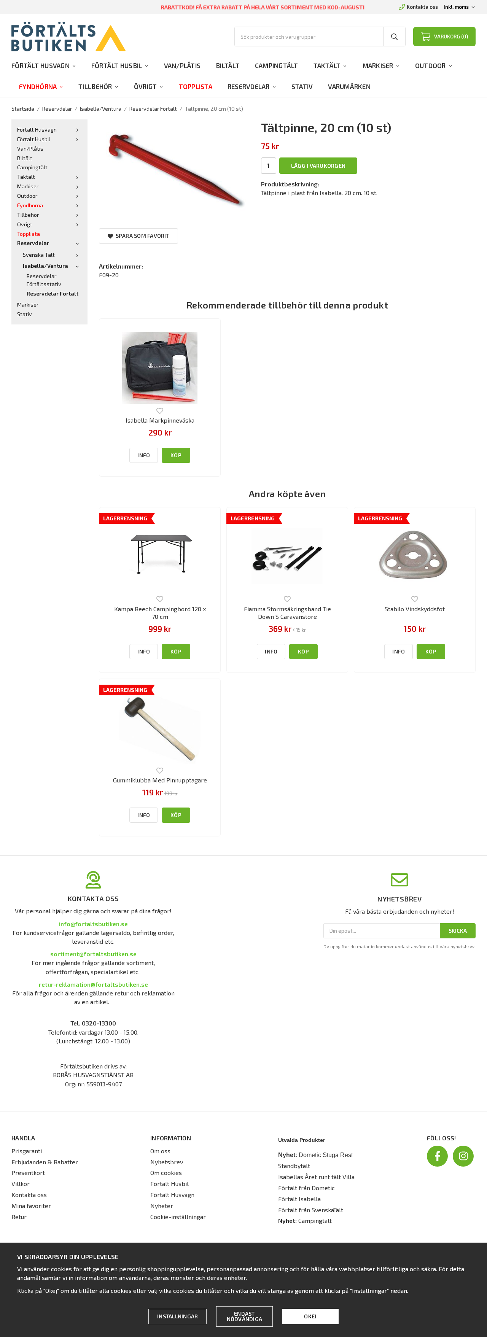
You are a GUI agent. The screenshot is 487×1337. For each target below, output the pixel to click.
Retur (19, 1216)
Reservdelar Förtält (52, 293)
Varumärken (349, 86)
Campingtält (276, 65)
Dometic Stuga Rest (326, 1155)
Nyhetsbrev (166, 1161)
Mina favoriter (31, 1205)
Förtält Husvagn (40, 65)
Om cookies (166, 1172)
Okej (310, 1316)
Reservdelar (249, 86)
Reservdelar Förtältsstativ (44, 280)
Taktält (327, 65)
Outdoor (430, 65)
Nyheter (161, 1205)
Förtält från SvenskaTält (310, 1209)
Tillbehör (95, 86)
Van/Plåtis (182, 65)
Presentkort (28, 1172)
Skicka (458, 930)
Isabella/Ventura (45, 265)
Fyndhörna (38, 86)
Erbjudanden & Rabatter (44, 1161)
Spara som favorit (141, 235)
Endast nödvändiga (245, 1316)
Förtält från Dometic (306, 1187)
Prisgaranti (26, 1150)
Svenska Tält (39, 254)
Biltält (228, 65)
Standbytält (294, 1165)
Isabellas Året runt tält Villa (316, 1176)
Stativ (302, 86)
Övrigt (145, 86)
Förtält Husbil (116, 65)
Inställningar (177, 1316)
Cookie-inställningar (178, 1216)
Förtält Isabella (299, 1198)
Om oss (160, 1150)
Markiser (378, 65)
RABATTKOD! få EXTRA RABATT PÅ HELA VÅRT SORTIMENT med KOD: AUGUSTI (263, 6)
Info (143, 455)
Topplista (195, 86)
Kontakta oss (422, 7)
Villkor (20, 1183)
